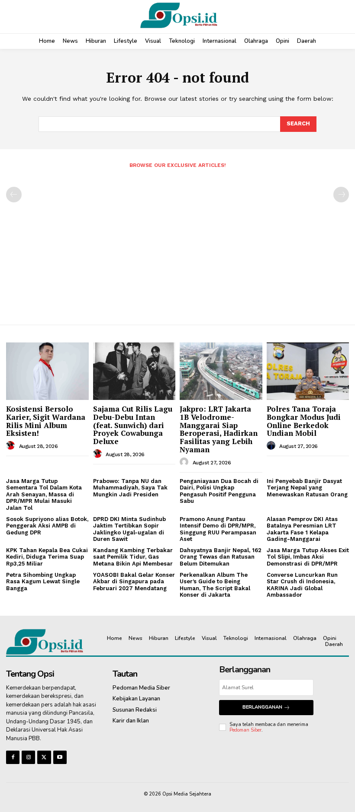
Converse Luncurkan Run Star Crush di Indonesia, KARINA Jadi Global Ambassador (302, 585)
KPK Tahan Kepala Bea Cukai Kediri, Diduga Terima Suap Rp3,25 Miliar (47, 557)
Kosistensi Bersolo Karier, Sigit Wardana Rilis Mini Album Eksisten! (45, 421)
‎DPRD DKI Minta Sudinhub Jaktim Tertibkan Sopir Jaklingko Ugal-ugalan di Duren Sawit (129, 529)
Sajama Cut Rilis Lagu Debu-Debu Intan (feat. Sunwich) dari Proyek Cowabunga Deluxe (132, 425)
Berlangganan (262, 707)
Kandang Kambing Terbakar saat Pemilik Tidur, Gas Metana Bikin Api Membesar (133, 557)
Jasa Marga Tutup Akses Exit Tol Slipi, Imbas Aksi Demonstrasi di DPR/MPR (308, 557)
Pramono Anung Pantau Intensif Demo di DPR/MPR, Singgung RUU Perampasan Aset (218, 529)
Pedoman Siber (245, 730)
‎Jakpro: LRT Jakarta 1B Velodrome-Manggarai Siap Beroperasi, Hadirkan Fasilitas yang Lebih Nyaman (219, 429)
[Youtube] (60, 757)
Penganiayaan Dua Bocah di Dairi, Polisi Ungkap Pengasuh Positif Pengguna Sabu (219, 491)
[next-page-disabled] (341, 194)
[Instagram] (28, 757)
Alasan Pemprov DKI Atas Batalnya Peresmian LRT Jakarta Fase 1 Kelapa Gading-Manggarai (302, 529)
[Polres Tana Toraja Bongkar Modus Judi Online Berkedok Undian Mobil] (308, 371)
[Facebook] (12, 757)
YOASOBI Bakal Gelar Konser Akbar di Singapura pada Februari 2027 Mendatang (134, 581)
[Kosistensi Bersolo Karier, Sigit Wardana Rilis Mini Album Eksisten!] (47, 371)
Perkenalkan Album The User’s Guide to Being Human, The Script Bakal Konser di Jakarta (215, 585)
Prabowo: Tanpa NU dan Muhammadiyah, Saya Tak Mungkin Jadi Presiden (130, 488)
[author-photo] (11, 446)
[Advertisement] (177, 243)
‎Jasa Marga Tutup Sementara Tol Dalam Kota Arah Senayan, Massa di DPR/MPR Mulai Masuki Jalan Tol (44, 494)
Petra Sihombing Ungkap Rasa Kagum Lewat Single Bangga (43, 581)
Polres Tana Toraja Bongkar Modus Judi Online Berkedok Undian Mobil (304, 421)
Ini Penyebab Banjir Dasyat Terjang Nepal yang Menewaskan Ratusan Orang (307, 488)
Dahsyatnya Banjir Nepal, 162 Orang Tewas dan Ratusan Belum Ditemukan (220, 557)
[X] (44, 757)
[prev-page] (14, 194)
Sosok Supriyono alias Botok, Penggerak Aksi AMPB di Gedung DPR (47, 526)
